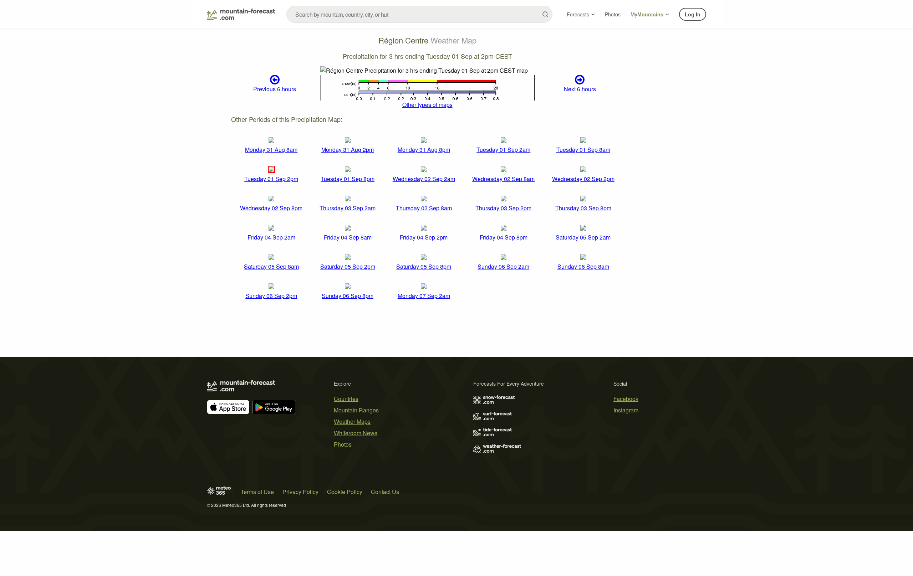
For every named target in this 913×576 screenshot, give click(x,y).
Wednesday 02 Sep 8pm (271, 208)
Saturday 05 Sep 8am (271, 266)
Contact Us (385, 492)
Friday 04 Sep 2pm (424, 237)
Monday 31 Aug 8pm (424, 149)
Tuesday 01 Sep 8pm (347, 179)
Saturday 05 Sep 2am (583, 237)
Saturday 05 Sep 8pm (423, 266)
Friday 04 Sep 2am (271, 237)
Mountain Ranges (356, 410)
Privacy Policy (300, 492)
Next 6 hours (580, 89)
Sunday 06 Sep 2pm (271, 296)
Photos (613, 14)
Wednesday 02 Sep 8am (503, 179)
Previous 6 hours (274, 89)
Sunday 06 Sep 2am (503, 266)
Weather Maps (352, 421)
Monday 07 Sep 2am (424, 296)
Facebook (625, 399)
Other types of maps (427, 105)
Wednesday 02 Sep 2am (424, 179)
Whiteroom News (355, 433)
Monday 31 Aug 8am (271, 149)
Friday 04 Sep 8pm (503, 237)
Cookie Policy (344, 492)
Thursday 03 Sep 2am (348, 208)
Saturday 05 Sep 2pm (347, 266)
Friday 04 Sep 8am (348, 237)
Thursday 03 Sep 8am (424, 208)
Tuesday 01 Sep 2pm (271, 179)
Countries (346, 399)
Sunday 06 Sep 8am (583, 266)
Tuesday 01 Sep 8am (583, 149)
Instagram (625, 410)
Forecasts (578, 14)
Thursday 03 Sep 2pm (503, 208)
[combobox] (419, 14)
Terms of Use (257, 492)
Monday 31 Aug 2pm (347, 149)
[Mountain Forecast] (241, 14)
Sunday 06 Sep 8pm (347, 296)
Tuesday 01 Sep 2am (503, 149)
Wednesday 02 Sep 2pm (583, 179)
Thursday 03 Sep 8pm (583, 208)
